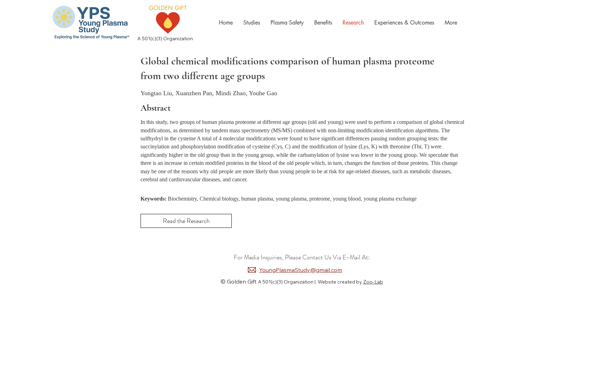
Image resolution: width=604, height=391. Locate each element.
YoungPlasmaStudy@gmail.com (300, 269)
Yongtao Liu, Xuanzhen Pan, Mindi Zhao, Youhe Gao (209, 93)
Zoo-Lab (373, 282)
